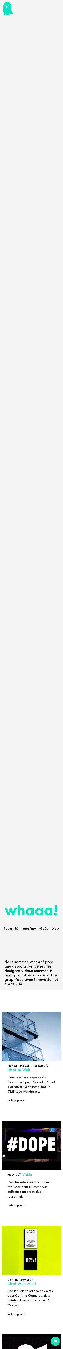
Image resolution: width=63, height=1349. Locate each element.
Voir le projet (17, 1100)
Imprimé (28, 928)
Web (55, 928)
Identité (11, 928)
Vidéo (44, 928)
